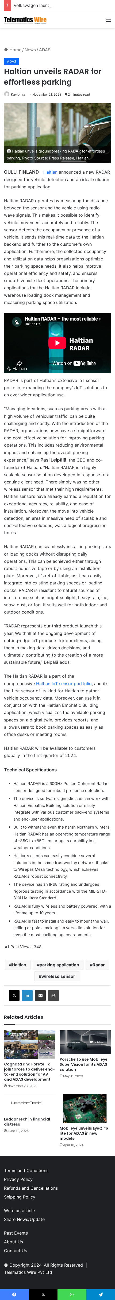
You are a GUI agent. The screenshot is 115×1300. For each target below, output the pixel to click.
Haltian (50, 172)
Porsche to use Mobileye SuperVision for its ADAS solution (84, 1064)
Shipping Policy (19, 1197)
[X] (14, 995)
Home (14, 49)
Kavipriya (18, 94)
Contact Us (15, 1250)
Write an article (19, 1210)
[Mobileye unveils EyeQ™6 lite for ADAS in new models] (85, 1108)
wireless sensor (58, 976)
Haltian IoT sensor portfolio (64, 683)
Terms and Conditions (26, 1170)
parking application (59, 964)
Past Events (16, 1233)
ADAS (45, 49)
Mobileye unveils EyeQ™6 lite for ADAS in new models (84, 1133)
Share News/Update (24, 1219)
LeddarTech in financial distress (27, 1121)
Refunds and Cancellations (31, 1188)
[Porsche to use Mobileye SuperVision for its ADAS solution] (85, 1042)
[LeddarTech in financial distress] (29, 1104)
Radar (99, 964)
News (30, 49)
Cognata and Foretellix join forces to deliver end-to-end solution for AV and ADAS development (29, 1071)
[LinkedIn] (27, 995)
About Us (13, 1241)
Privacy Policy (18, 1179)
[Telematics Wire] (25, 19)
